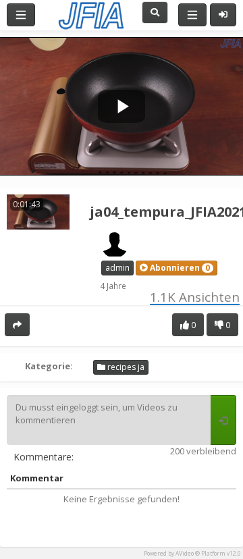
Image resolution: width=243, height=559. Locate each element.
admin (117, 267)
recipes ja (124, 367)
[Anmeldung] (223, 14)
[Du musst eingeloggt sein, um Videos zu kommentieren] (223, 420)
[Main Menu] (21, 14)
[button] (176, 268)
